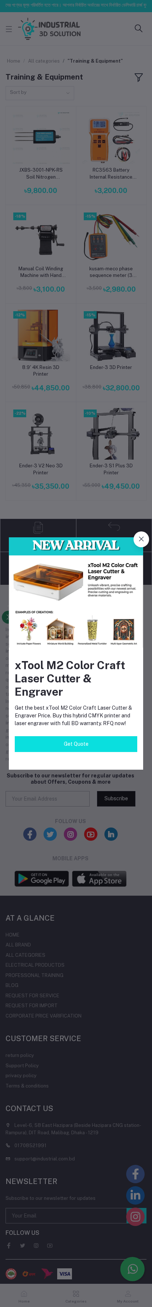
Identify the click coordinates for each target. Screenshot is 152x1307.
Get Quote (76, 744)
